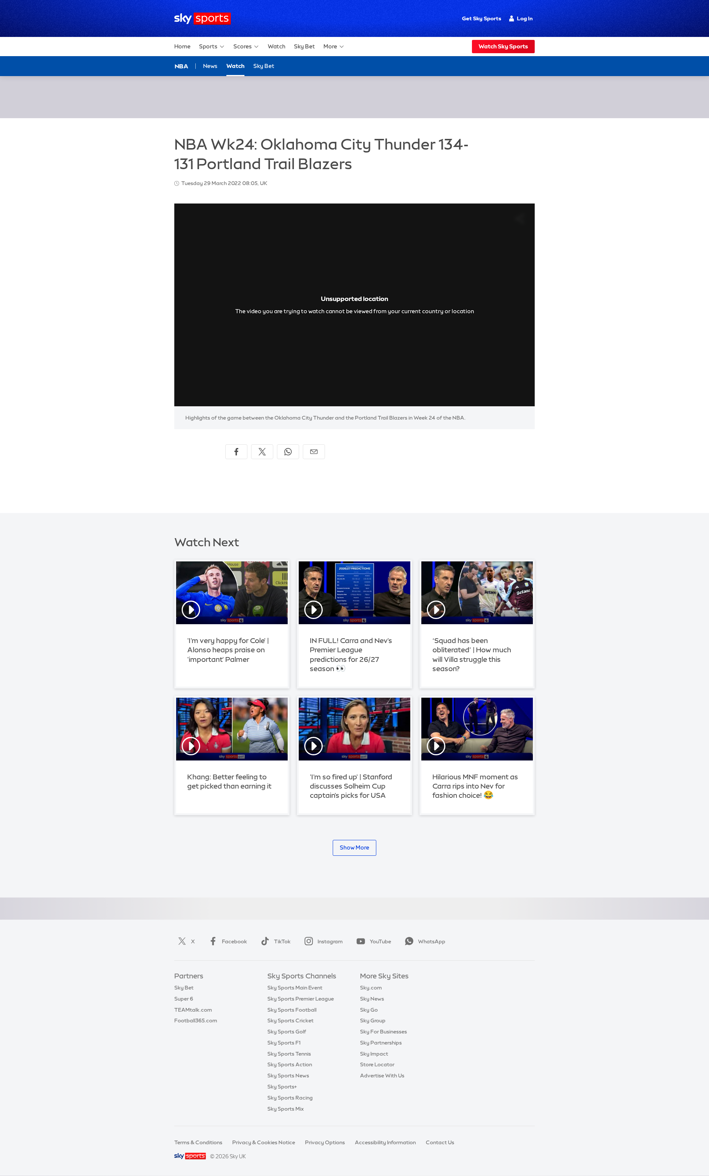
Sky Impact (374, 1053)
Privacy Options (325, 1142)
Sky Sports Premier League (300, 998)
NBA (181, 66)
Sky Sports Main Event (294, 987)
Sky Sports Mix (285, 1108)
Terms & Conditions (198, 1142)
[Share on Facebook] (236, 451)
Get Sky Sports (481, 18)
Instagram (330, 941)
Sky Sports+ (282, 1086)
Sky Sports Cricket (290, 1020)
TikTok (282, 941)
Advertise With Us (382, 1075)
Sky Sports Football (291, 1009)
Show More (354, 847)
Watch (276, 46)
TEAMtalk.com (193, 1009)
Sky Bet (304, 46)
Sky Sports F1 (284, 1042)
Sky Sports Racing (290, 1097)
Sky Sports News (288, 1075)
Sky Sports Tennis (289, 1053)
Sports (208, 46)
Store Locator (377, 1064)
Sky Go (369, 1009)
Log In (525, 18)
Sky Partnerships (381, 1042)
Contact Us (440, 1142)
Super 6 (183, 998)
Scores (242, 46)
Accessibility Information (385, 1142)
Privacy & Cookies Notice (263, 1142)
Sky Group (373, 1020)
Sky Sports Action (289, 1064)
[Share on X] (262, 451)
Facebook (234, 941)
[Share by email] (314, 451)
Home (182, 46)
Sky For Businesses (383, 1031)
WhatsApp (431, 941)
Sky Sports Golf (286, 1031)
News (210, 66)
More (330, 46)
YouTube (380, 941)
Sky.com (371, 987)
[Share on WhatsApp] (288, 451)
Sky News (372, 998)
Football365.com (195, 1020)
